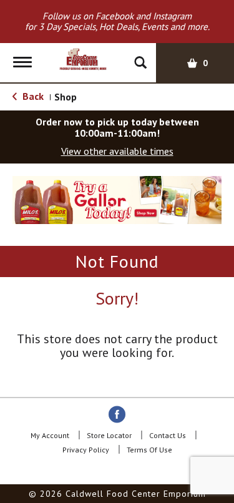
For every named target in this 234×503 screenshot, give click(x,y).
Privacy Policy (85, 449)
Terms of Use (149, 449)
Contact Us (167, 435)
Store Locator (109, 435)
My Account (50, 435)
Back (32, 96)
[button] (110, 205)
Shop (65, 96)
